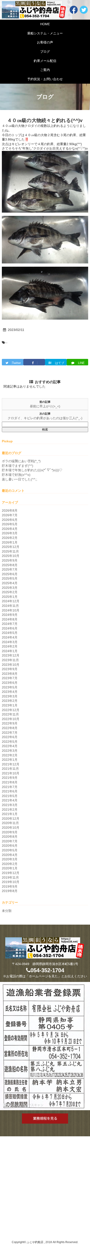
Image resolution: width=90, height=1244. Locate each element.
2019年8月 (10, 891)
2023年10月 (10, 664)
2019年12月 (10, 873)
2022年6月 (10, 737)
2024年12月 (10, 601)
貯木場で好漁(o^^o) (16, 475)
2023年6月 (10, 683)
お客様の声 (45, 42)
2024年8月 (10, 619)
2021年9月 (10, 777)
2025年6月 (10, 574)
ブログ (45, 51)
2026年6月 (10, 520)
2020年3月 (10, 859)
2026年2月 (10, 538)
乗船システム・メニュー (45, 33)
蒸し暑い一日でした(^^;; (19, 479)
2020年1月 (10, 868)
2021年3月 (10, 805)
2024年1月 (10, 651)
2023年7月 (10, 678)
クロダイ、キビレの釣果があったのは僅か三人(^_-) (45, 418)
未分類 (7, 911)
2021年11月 (10, 768)
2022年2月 (10, 755)
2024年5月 (10, 633)
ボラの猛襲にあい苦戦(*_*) (21, 461)
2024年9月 (10, 615)
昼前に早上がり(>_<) (45, 406)
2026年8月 (10, 510)
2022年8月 (10, 728)
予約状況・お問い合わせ (45, 79)
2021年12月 (10, 764)
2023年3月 (10, 696)
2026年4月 (10, 529)
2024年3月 (10, 642)
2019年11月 (10, 877)
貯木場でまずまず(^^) (17, 466)
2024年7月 (10, 624)
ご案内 (45, 70)
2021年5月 (10, 796)
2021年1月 (10, 814)
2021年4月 (10, 800)
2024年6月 (10, 628)
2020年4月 (10, 855)
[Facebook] (34, 362)
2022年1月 (10, 759)
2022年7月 (10, 732)
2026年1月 (10, 542)
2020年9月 (10, 832)
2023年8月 (10, 673)
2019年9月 (10, 886)
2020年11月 (10, 823)
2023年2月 (10, 701)
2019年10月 (10, 882)
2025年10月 (10, 556)
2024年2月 (10, 646)
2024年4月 (10, 637)
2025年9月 (10, 560)
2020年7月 (10, 841)
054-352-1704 (47, 970)
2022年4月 (10, 746)
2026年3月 (10, 533)
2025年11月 (10, 551)
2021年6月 (10, 791)
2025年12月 (10, 547)
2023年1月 (10, 705)
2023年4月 (10, 692)
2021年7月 (10, 787)
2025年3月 (10, 588)
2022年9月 (10, 723)
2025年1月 (10, 597)
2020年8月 (10, 836)
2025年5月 (10, 578)
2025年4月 (10, 583)
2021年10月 (10, 773)
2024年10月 (10, 610)
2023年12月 (10, 655)
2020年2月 (10, 864)
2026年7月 (10, 515)
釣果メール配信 (45, 61)
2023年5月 (10, 687)
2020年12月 (10, 818)
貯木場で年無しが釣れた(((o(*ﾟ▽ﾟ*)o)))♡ (32, 470)
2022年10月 (10, 719)
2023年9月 (10, 669)
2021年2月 (10, 809)
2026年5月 (10, 524)
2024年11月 (10, 606)
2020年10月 (10, 827)
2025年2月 (10, 592)
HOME (45, 24)
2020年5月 (10, 850)
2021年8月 (10, 782)
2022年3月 (10, 750)
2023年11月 (10, 660)
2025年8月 (10, 565)
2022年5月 (10, 741)
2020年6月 (10, 845)
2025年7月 (10, 569)
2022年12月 (10, 710)
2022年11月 (10, 714)
